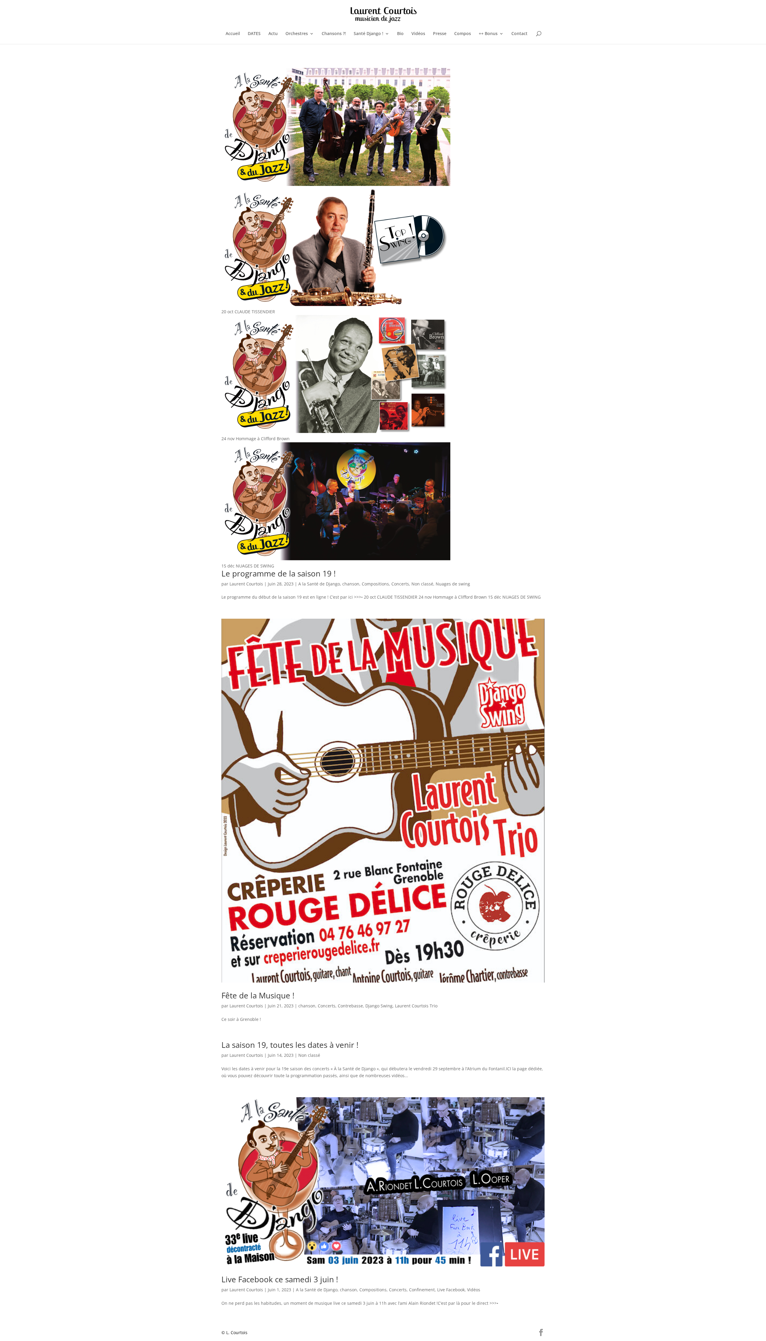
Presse (439, 33)
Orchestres (296, 33)
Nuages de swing (453, 584)
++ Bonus (488, 33)
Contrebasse (350, 1006)
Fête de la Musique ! (257, 995)
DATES (254, 33)
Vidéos (418, 33)
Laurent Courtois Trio (416, 1006)
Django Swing (379, 1006)
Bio (400, 33)
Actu (273, 33)
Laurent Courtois (246, 584)
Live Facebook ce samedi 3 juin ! (279, 1279)
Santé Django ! (368, 33)
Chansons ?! (334, 33)
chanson (350, 584)
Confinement (422, 1289)
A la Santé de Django (319, 584)
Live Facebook (451, 1289)
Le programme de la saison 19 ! (278, 573)
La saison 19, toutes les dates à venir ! (289, 1044)
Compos (462, 33)
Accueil (233, 33)
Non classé (422, 584)
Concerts (400, 584)
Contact (519, 33)
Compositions (375, 584)
